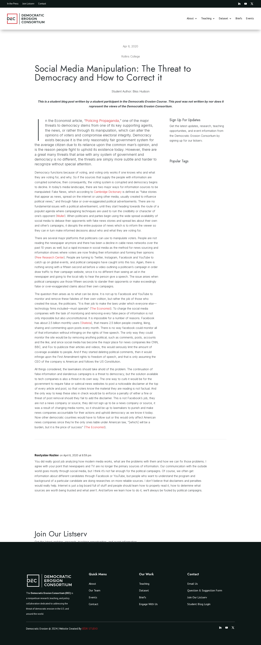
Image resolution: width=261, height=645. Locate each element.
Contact (42, 3)
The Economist (100, 308)
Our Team (94, 590)
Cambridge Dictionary (108, 192)
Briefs (239, 18)
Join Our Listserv (197, 597)
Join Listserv (28, 3)
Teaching (206, 18)
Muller (60, 216)
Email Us (192, 583)
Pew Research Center (50, 257)
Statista (86, 323)
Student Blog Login (198, 604)
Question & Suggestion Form (204, 590)
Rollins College (130, 56)
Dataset (223, 18)
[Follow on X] (251, 3)
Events (250, 18)
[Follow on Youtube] (245, 3)
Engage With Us (148, 604)
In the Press (12, 3)
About (190, 18)
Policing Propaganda (102, 120)
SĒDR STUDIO (90, 628)
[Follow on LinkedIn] (239, 3)
